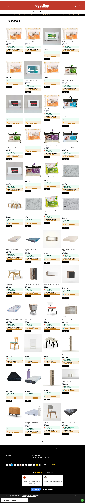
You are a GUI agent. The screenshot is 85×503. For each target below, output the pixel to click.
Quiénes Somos (53, 11)
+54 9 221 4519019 (34, 453)
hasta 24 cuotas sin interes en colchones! (59, 14)
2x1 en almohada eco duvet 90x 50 (15, 14)
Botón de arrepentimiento (31, 496)
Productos (35, 11)
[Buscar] (22, 6)
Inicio (29, 11)
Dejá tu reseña (35, 489)
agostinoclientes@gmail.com (36, 455)
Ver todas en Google (48, 489)
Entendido (17, 500)
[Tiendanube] (75, 496)
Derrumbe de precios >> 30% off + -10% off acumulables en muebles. (36, 14)
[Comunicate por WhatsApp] (82, 500)
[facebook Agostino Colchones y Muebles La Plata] (59, 448)
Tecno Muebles (43, 11)
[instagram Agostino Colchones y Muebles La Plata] (56, 448)
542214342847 (33, 450)
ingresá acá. (24, 496)
